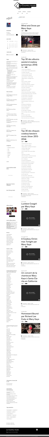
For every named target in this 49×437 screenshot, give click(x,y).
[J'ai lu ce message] (48, 436)
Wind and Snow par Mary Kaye (30, 27)
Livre (8, 150)
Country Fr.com (8, 243)
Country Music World (9, 240)
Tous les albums (12, 216)
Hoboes (7, 321)
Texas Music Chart (9, 384)
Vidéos (9, 155)
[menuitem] (20, 12)
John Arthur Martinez (9, 367)
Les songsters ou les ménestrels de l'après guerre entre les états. (11, 65)
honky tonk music (9, 418)
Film (8, 149)
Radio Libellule (8, 258)
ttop (30, 121)
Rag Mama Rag (8, 333)
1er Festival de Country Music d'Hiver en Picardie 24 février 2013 (11, 228)
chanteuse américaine (9, 413)
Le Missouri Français (9, 81)
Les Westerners (8, 278)
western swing (9, 411)
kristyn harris (37, 121)
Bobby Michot (8, 369)
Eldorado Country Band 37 (10, 293)
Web (8, 156)
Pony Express (8, 316)
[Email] (37, 429)
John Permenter (8, 332)
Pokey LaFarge (8, 353)
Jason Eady (8, 376)
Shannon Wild (8, 287)
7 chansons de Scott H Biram (11, 114)
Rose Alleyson (8, 279)
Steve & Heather (8, 304)
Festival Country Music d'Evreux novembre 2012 (11, 225)
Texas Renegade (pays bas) (10, 359)
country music (25, 304)
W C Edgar (8, 358)
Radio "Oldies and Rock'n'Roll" (11, 265)
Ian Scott (7, 309)
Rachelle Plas (8, 320)
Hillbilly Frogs (8, 300)
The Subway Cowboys (9, 311)
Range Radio (8, 257)
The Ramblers (8, 285)
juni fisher (26, 122)
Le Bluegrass (9, 73)
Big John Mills (8, 366)
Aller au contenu (3, 1)
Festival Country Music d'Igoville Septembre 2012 (11, 223)
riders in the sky (28, 195)
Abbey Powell (8, 337)
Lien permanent (24, 50)
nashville (14, 411)
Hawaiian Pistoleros (9, 284)
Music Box (8, 254)
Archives (24, 11)
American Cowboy (9, 236)
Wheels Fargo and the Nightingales (11, 354)
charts (28, 121)
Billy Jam (7, 295)
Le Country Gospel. (10, 69)
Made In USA (8, 235)
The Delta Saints (8, 336)
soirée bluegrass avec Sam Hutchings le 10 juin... (11, 95)
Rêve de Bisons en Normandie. (11, 86)
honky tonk (14, 415)
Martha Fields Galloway (10, 361)
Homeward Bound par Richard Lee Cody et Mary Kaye (30, 316)
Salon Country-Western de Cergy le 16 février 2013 (11, 227)
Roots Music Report (9, 383)
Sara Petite (8, 341)
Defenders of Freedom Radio (10, 263)
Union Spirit (8, 294)
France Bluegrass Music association (11, 395)
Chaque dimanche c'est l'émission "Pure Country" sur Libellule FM (11, 83)
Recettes (9, 153)
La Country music (27, 5)
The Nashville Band (9, 308)
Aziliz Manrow (8, 303)
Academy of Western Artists (10, 401)
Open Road (8, 288)
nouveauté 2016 (28, 51)
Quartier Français (9, 302)
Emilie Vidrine (8, 310)
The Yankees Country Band (10, 292)
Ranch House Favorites (9, 342)
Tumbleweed (8, 280)
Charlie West (8, 276)
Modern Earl (8, 344)
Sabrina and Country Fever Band (11, 312)
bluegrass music (9, 415)
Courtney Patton (9, 375)
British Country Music (9, 400)
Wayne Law (8, 330)
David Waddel (8, 352)
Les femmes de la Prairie (10, 80)
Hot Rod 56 (8, 318)
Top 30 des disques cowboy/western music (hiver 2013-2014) (30, 135)
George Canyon (8, 357)
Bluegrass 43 (8, 305)
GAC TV (7, 255)
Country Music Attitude (10, 239)
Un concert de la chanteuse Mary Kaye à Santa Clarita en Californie (29, 277)
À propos (29, 11)
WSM (7, 262)
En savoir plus (36, 436)
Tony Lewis (8, 365)
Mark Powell (8, 374)
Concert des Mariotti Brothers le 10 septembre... (11, 105)
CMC (7, 256)
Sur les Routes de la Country (10, 266)
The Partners (8, 286)
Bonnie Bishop (8, 343)
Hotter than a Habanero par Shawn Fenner (11, 131)
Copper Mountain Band (9, 346)
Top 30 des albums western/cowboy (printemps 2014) (30, 62)
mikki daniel (33, 121)
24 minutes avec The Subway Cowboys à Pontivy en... (11, 100)
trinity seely (30, 122)
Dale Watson (8, 349)
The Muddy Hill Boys (9, 319)
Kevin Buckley (8, 296)
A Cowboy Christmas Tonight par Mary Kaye (29, 241)
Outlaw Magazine (9, 234)
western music (33, 51)
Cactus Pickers (8, 277)
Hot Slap (7, 313)
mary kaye (24, 51)
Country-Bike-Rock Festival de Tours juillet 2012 (11, 222)
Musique (9, 152)
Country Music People (9, 242)
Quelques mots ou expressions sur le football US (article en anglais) (11, 77)
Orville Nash (8, 351)
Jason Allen (8, 331)
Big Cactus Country (9, 250)
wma (25, 230)
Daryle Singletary (9, 360)
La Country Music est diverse (10, 87)
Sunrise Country (8, 301)
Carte (7, 161)
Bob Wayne (8, 370)
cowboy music (30, 194)
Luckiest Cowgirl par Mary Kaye (29, 205)
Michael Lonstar (8, 362)
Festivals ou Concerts (11, 147)
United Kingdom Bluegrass (10, 399)
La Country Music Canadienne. (11, 71)
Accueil (19, 11)
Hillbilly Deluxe (8, 350)
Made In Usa (8, 244)
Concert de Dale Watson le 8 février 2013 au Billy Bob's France (11, 226)
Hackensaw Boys (9, 345)
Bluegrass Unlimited (9, 241)
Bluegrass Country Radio (10, 264)
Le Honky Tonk (9, 70)
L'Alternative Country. (10, 72)
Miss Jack (7, 317)
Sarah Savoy (8, 368)
